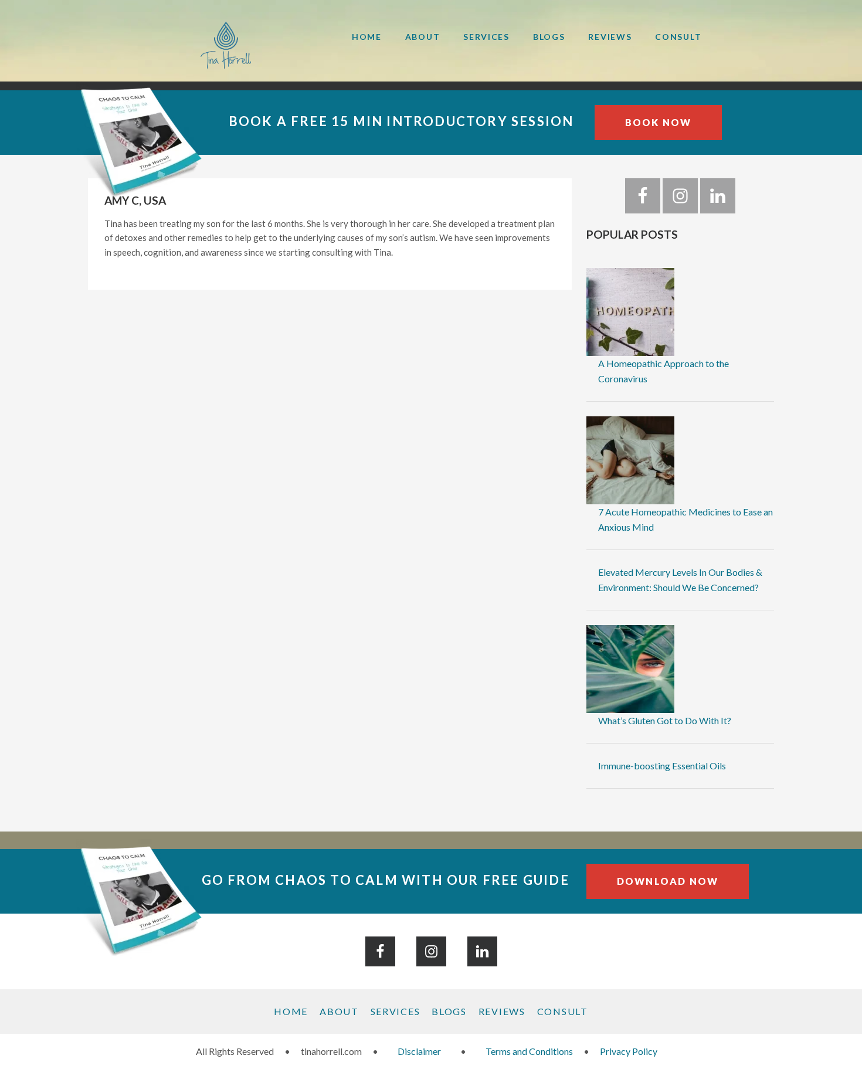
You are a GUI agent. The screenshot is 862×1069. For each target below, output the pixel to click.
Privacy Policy (628, 1051)
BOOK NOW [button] (658, 122)
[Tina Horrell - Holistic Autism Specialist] (208, 45)
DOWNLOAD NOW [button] (667, 881)
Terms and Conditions (529, 1051)
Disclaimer (419, 1051)
